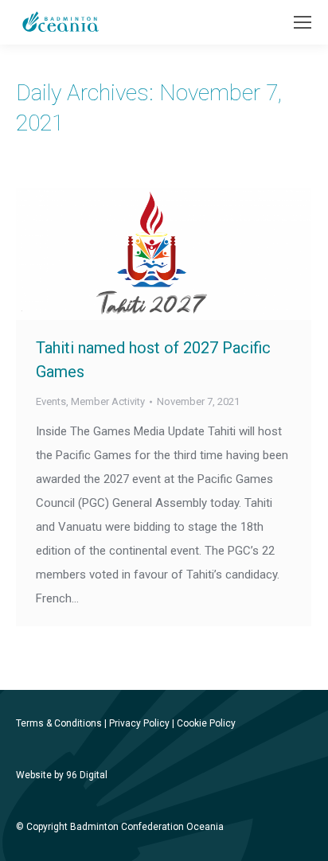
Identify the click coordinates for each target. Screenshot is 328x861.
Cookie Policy (206, 723)
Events (51, 401)
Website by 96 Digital (61, 775)
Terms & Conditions (59, 723)
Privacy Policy (139, 723)
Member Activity (108, 401)
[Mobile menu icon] (302, 22)
